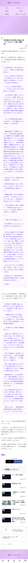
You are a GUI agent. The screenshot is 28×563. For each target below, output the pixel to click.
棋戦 (4, 454)
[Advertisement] (14, 25)
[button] (25, 332)
